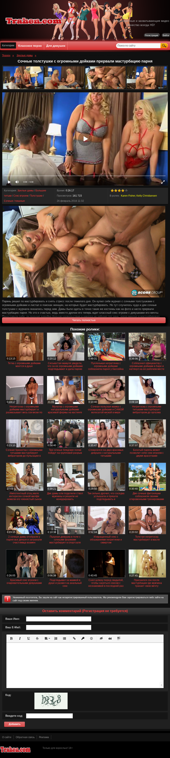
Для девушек (55, 45)
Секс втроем (20, 195)
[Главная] (34, 24)
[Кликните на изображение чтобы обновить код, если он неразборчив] (51, 708)
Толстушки (36, 195)
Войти (166, 35)
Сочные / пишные (14, 200)
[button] (11, 638)
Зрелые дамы (25, 190)
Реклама (44, 737)
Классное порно (30, 45)
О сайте (6, 737)
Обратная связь (25, 737)
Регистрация (151, 35)
